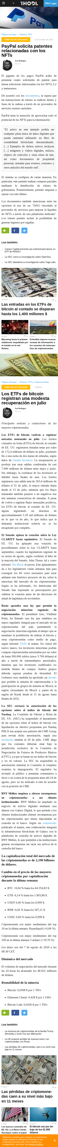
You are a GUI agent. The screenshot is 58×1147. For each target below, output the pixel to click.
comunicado (50, 823)
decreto (52, 677)
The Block (18, 564)
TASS (23, 643)
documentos (32, 95)
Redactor (18, 64)
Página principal (9, 34)
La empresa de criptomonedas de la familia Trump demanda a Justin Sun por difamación (29, 1032)
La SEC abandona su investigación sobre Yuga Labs (30, 262)
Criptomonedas (41, 382)
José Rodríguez (20, 61)
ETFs (30, 382)
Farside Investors (22, 460)
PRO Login (51, 3)
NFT (30, 34)
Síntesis (23, 382)
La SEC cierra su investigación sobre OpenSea (28, 257)
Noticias (23, 34)
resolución (7, 739)
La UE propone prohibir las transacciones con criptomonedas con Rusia (27, 1040)
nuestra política (36, 1144)
